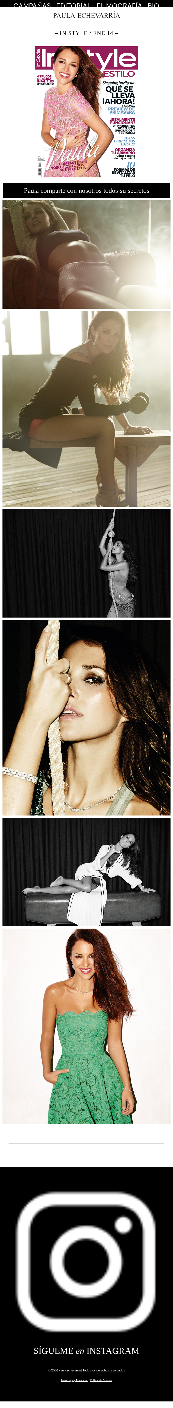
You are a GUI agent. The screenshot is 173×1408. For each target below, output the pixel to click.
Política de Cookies (101, 1380)
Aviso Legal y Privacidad (74, 1380)
